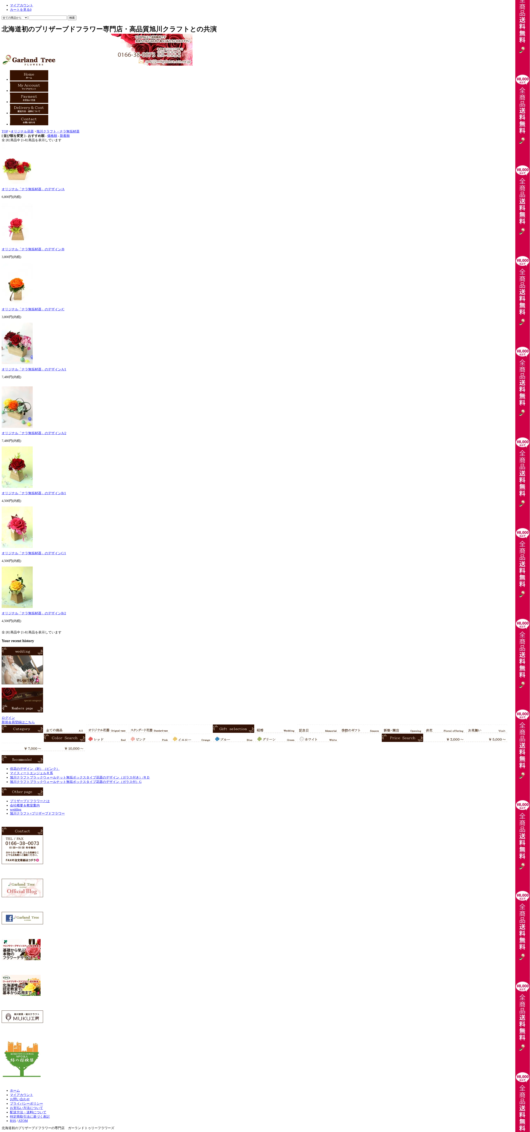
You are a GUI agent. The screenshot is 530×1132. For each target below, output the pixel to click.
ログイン (8, 718)
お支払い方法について (26, 1108)
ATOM (23, 1120)
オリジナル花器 (22, 131)
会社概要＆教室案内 (25, 805)
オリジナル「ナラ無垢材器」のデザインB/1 (34, 493)
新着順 (65, 135)
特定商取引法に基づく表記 (30, 1116)
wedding (15, 809)
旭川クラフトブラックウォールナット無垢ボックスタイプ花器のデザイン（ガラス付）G (76, 782)
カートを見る (20, 9)
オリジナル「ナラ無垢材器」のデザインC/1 (34, 553)
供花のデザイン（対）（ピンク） (35, 768)
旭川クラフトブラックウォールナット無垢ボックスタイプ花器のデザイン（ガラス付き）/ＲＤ (80, 777)
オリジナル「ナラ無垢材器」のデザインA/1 (34, 369)
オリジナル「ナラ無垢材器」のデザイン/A (33, 189)
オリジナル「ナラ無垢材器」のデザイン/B (33, 249)
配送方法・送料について (28, 1112)
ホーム (15, 1090)
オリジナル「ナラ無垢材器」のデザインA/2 (34, 433)
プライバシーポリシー (26, 1103)
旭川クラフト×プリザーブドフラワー (37, 813)
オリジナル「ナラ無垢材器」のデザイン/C (33, 309)
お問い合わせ (20, 1099)
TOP (5, 131)
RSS (13, 1120)
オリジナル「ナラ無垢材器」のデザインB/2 (34, 613)
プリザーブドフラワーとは (30, 801)
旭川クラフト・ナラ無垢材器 (58, 131)
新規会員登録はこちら (18, 722)
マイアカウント (21, 5)
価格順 (52, 135)
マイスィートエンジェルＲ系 (31, 773)
